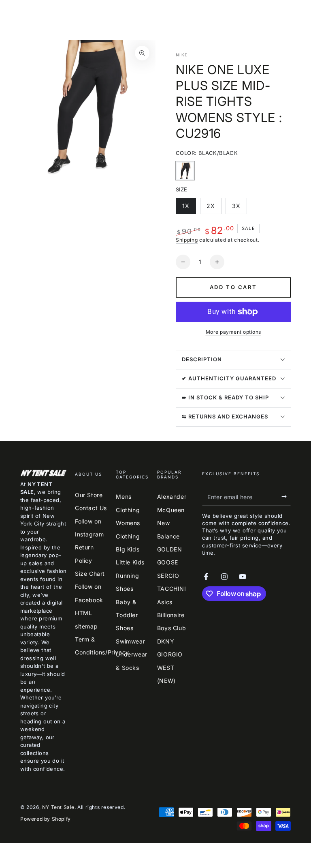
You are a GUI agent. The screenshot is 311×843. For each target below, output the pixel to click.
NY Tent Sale (58, 807)
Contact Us (91, 507)
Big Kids (127, 549)
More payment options (233, 332)
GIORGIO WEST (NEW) (170, 667)
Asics (165, 601)
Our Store (88, 494)
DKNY (165, 641)
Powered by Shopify (45, 819)
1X (189, 208)
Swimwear (130, 641)
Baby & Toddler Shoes (127, 615)
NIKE (181, 54)
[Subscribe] (286, 497)
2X (214, 208)
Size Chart (90, 573)
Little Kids (130, 562)
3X (239, 208)
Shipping (187, 240)
